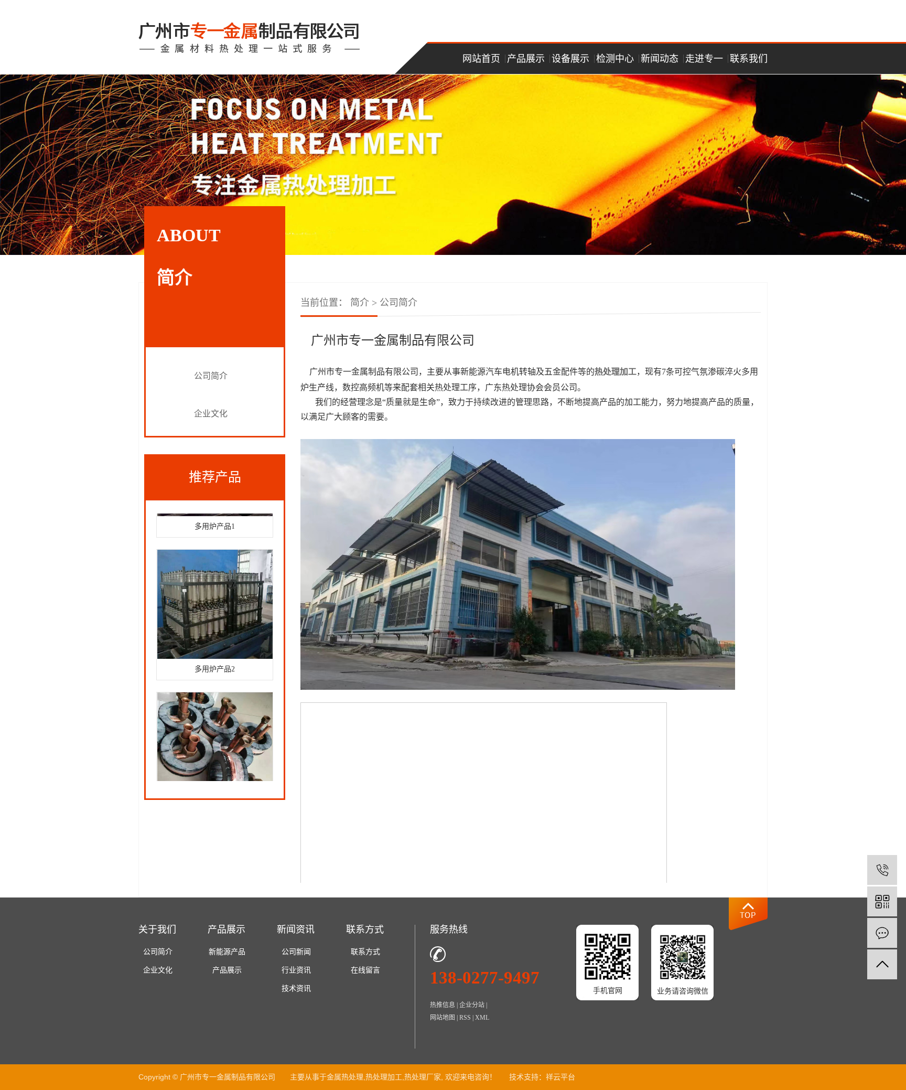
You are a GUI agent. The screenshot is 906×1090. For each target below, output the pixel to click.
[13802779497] (882, 870)
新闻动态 (659, 59)
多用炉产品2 (215, 660)
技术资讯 (296, 988)
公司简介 (211, 375)
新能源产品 (227, 952)
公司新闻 (296, 952)
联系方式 (365, 952)
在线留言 (365, 970)
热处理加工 (383, 1077)
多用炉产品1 (215, 517)
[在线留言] (882, 933)
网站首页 (481, 59)
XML (482, 1017)
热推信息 (442, 1005)
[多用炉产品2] (215, 594)
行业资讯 (296, 970)
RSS (465, 1017)
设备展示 (570, 59)
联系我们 (749, 59)
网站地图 (442, 1017)
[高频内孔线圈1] (215, 737)
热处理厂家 (422, 1077)
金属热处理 (345, 1077)
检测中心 (615, 59)
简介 (359, 302)
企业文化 (211, 413)
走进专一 (704, 59)
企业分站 (471, 1005)
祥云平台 (560, 1077)
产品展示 (526, 59)
